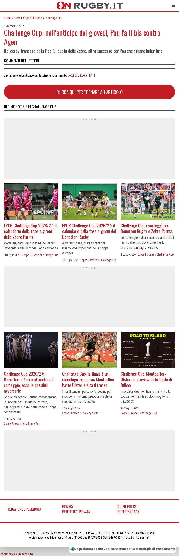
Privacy (68, 506)
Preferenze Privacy (76, 511)
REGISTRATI (87, 75)
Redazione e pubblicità (24, 509)
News (17, 17)
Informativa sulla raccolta (16, 554)
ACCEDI (72, 75)
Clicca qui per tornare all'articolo (89, 92)
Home (7, 17)
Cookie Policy (127, 506)
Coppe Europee (32, 17)
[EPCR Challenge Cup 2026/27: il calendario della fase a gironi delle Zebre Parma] (31, 202)
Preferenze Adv (128, 511)
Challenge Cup (53, 17)
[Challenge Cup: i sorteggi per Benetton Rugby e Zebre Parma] (148, 202)
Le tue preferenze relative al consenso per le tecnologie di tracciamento (122, 549)
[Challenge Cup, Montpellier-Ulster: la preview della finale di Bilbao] (148, 350)
